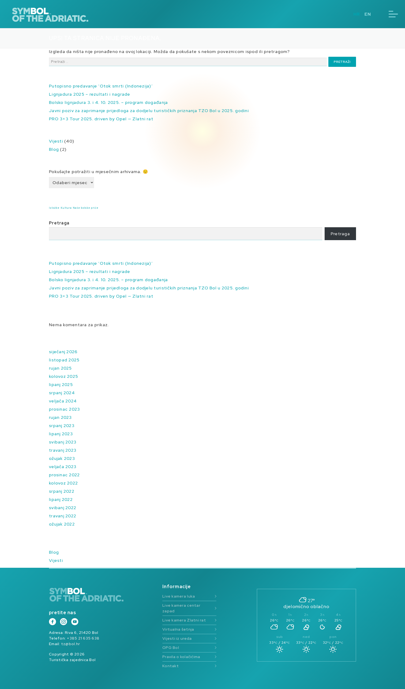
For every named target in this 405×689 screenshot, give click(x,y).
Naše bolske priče (85, 207)
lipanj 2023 (61, 433)
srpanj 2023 (62, 425)
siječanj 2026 (63, 351)
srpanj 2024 (62, 392)
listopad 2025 (64, 360)
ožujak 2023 (62, 458)
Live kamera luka (178, 596)
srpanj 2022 (61, 491)
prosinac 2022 (64, 474)
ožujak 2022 (62, 524)
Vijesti (56, 141)
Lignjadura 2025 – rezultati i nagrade (89, 94)
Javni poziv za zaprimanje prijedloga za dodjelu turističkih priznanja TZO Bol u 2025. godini (149, 110)
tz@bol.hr (70, 643)
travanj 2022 (62, 516)
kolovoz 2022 (63, 483)
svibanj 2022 (62, 507)
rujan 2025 (60, 368)
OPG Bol (170, 647)
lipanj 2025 (61, 384)
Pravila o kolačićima (181, 656)
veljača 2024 (63, 401)
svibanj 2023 (62, 442)
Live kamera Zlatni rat (184, 620)
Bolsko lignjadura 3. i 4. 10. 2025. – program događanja (108, 102)
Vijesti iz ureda (177, 638)
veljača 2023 (62, 466)
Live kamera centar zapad (181, 608)
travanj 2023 (62, 450)
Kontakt (170, 665)
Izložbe (54, 207)
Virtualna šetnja (178, 629)
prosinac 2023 (64, 409)
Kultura (66, 207)
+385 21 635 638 (83, 638)
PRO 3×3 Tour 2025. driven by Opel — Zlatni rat (101, 118)
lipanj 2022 (61, 499)
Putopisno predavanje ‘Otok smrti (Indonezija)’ (101, 86)
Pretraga (59, 223)
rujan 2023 (60, 417)
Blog (54, 149)
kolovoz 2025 (63, 376)
